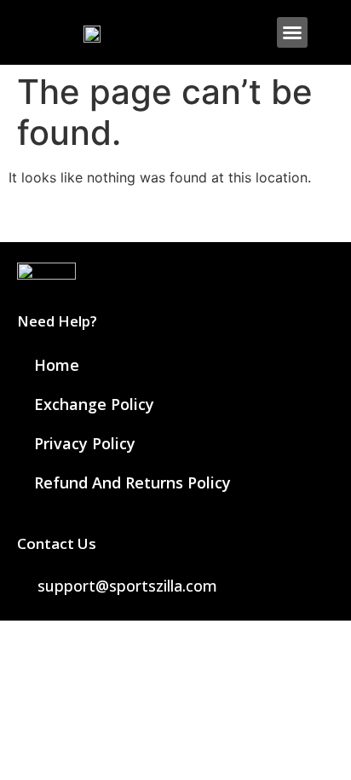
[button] (292, 32)
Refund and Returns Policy (132, 482)
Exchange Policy (94, 404)
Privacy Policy (84, 443)
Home (56, 365)
